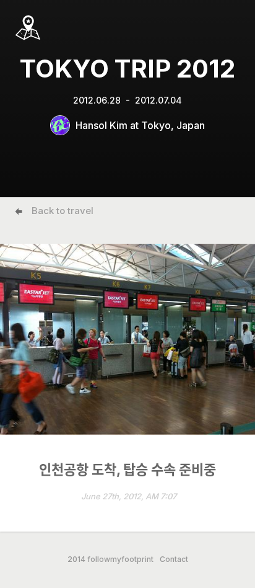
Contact (174, 559)
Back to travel (62, 210)
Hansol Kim (101, 125)
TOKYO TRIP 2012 (127, 68)
